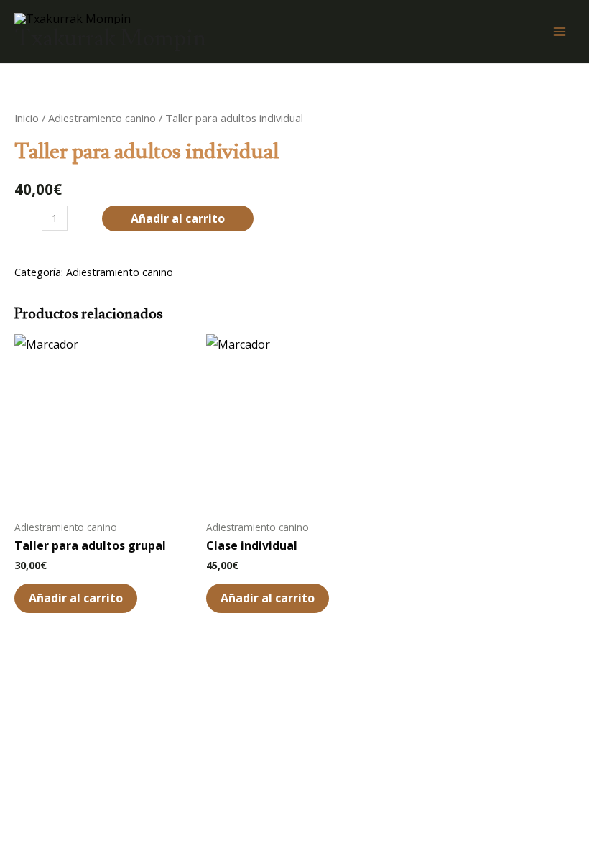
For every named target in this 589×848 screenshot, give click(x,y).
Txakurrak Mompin (110, 38)
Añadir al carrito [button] (76, 598)
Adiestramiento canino (102, 118)
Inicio (26, 118)
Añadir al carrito (178, 218)
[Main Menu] (559, 32)
